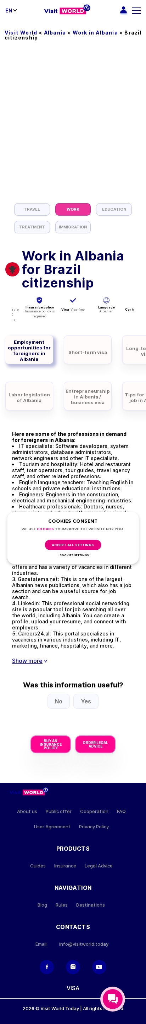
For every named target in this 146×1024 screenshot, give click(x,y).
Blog (42, 905)
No (58, 701)
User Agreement (52, 826)
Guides (38, 866)
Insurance (65, 866)
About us (27, 811)
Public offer (59, 811)
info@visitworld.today (83, 944)
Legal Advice (99, 866)
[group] (32, 209)
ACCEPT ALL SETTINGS (73, 545)
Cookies (45, 529)
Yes (86, 701)
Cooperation (94, 811)
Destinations (90, 905)
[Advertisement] (73, 126)
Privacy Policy (94, 826)
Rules (62, 905)
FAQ (121, 811)
